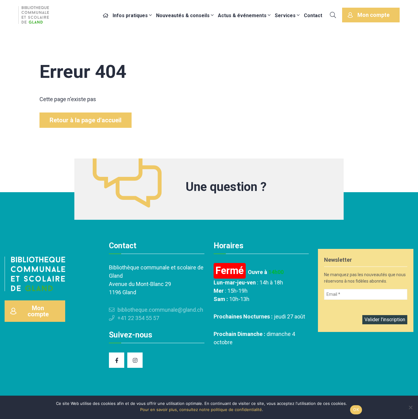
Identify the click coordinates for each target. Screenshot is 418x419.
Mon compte (373, 15)
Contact (313, 15)
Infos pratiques (130, 15)
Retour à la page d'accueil (85, 120)
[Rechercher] (333, 15)
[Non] (410, 407)
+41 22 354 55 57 (138, 318)
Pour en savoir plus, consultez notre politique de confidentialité (201, 409)
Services (285, 15)
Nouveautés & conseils (183, 15)
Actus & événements (242, 15)
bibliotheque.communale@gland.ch (160, 310)
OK (356, 409)
